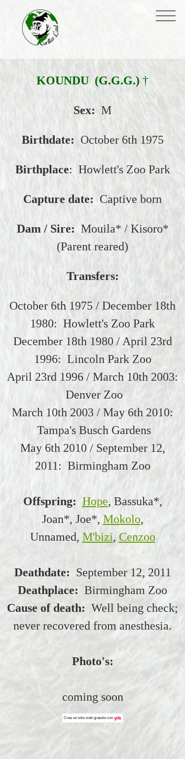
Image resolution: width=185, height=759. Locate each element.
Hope (95, 501)
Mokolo (122, 519)
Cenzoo (137, 536)
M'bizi (97, 536)
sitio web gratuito (92, 718)
